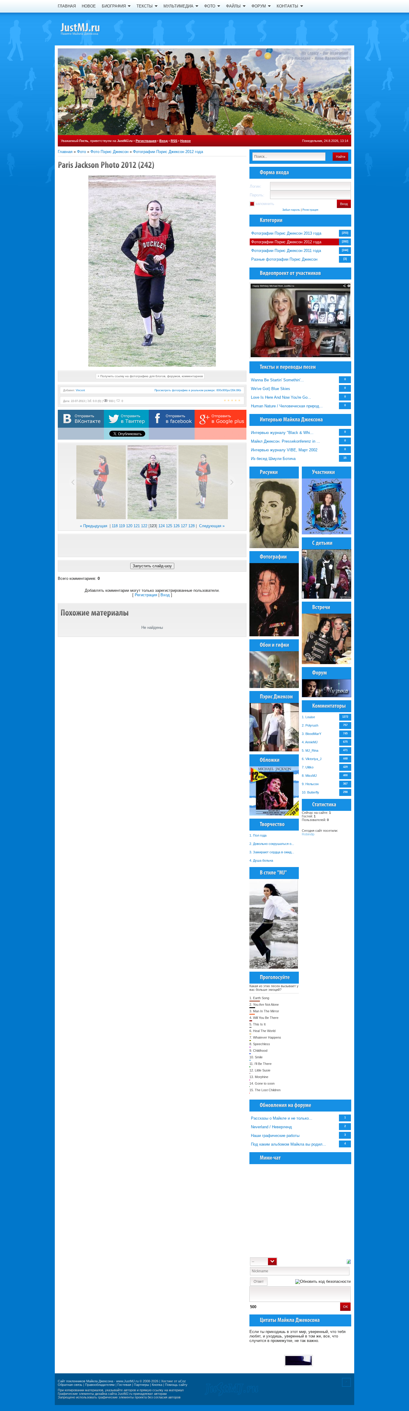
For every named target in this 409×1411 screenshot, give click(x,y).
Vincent (80, 390)
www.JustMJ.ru (127, 1381)
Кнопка (157, 1384)
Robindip (308, 834)
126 (176, 526)
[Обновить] (349, 1261)
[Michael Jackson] (91, 28)
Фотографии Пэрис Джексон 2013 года (286, 233)
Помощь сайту (176, 1384)
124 (161, 526)
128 (191, 526)
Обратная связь (70, 1384)
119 (122, 526)
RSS (174, 141)
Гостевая (124, 1384)
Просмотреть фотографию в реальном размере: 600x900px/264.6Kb (197, 390)
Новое (185, 141)
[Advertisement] (152, 545)
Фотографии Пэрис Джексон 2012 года (168, 151)
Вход (163, 141)
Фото (81, 151)
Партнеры (141, 1384)
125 (169, 526)
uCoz (182, 1381)
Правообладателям (100, 1384)
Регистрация (146, 141)
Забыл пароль (291, 209)
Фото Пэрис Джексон (109, 151)
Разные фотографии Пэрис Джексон (284, 259)
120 (129, 526)
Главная (65, 151)
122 (144, 526)
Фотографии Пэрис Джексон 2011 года (286, 250)
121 (137, 526)
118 (115, 526)
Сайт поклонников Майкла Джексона (85, 1381)
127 (184, 526)
